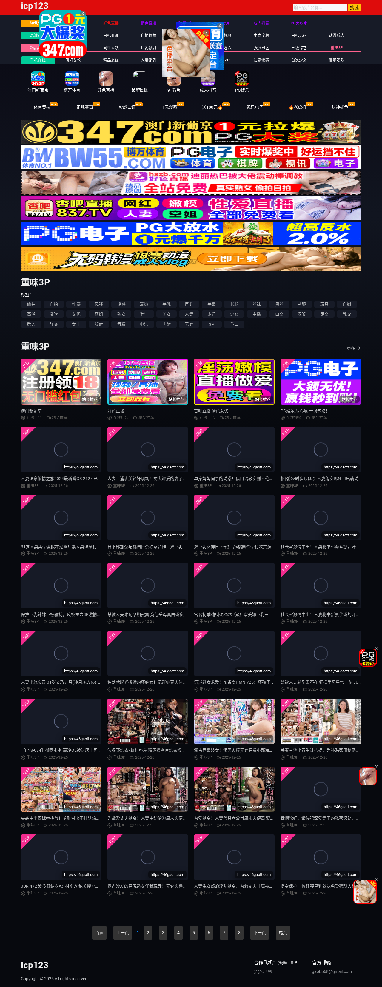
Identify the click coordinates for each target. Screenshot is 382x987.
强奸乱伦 (73, 60)
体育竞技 (42, 107)
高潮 (31, 314)
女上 (76, 324)
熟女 (121, 314)
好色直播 (115, 410)
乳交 (347, 314)
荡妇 (99, 314)
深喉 (302, 314)
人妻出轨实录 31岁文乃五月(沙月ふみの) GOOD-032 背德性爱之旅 (82, 682)
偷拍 (31, 304)
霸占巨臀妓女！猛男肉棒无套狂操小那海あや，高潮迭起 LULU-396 (256, 750)
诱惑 (121, 304)
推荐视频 (73, 47)
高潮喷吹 (336, 60)
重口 (234, 324)
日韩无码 (299, 35)
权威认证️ (127, 107)
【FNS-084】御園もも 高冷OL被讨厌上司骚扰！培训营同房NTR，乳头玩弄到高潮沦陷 (101, 750)
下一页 (259, 932)
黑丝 (279, 304)
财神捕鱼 (340, 107)
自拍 (54, 304)
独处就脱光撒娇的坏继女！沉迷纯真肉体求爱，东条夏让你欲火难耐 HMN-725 (179, 682)
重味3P (337, 47)
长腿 (234, 304)
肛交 (54, 324)
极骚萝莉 (186, 60)
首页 (99, 932)
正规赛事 (84, 107)
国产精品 (73, 35)
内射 (166, 324)
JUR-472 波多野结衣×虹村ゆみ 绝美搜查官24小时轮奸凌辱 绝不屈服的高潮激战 (94, 886)
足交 (324, 314)
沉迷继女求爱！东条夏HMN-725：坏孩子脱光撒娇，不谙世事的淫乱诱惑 (261, 682)
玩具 (324, 304)
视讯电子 (255, 107)
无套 (189, 324)
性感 (76, 304)
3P (211, 324)
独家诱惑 (261, 60)
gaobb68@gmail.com (332, 971)
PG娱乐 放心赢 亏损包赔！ (305, 410)
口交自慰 (186, 47)
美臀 (211, 304)
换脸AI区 (261, 47)
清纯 (144, 304)
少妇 (211, 314)
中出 (144, 324)
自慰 (347, 304)
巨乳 (189, 304)
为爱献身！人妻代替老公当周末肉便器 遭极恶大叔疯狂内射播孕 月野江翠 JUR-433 (270, 818)
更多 (351, 348)
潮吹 (54, 314)
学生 (144, 314)
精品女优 (111, 60)
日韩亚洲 (111, 35)
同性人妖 (111, 47)
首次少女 (299, 60)
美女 (166, 314)
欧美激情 (186, 35)
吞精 (121, 324)
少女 (234, 314)
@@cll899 (263, 971)
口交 (279, 314)
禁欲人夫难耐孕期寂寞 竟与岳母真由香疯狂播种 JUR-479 (160, 614)
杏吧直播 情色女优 (211, 410)
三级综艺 (299, 47)
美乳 (166, 304)
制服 (302, 304)
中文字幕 (261, 35)
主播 (256, 314)
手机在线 (38, 60)
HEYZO (224, 60)
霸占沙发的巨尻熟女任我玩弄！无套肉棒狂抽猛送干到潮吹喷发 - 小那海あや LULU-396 (187, 886)
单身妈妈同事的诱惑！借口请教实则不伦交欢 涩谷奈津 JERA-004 (254, 478)
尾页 (283, 932)
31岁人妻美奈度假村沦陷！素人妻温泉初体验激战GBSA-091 (77, 546)
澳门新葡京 (31, 410)
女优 (76, 314)
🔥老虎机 (297, 107)
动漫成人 (336, 35)
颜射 (99, 324)
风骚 (99, 304)
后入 (31, 324)
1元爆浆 (169, 107)
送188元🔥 (212, 107)
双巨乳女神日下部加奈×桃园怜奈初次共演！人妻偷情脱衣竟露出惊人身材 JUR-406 (270, 546)
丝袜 (256, 304)
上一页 (122, 932)
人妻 (189, 314)
